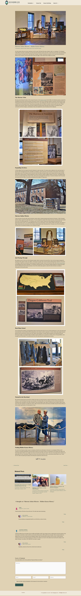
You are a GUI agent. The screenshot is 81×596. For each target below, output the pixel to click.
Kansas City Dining (47, 3)
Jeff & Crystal (25, 515)
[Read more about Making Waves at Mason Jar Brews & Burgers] (58, 479)
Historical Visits (23, 48)
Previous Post (16, 465)
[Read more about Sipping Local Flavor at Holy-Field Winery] (40, 480)
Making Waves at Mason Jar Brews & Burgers (57, 487)
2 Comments (17, 487)
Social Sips (41, 491)
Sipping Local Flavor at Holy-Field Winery (39, 488)
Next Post (66, 465)
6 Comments (52, 489)
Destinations (30, 3)
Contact (23, 592)
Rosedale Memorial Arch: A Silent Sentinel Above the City (23, 485)
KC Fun (32, 48)
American (57, 489)
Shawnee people (43, 99)
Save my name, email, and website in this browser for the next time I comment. (32, 581)
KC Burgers (52, 491)
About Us (55, 3)
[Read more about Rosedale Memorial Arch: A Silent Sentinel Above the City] (23, 478)
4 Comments (17, 48)
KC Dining (34, 491)
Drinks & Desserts (41, 490)
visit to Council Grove (61, 263)
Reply (65, 514)
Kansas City (38, 3)
